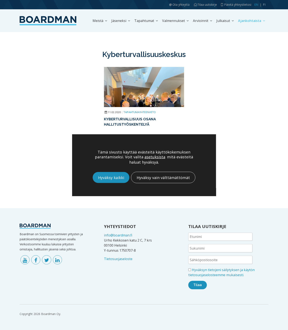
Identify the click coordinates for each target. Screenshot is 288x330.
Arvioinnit (200, 20)
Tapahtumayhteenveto (140, 112)
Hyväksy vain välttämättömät (163, 177)
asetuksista (154, 156)
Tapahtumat (144, 20)
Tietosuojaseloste (118, 259)
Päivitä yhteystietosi (237, 5)
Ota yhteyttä (181, 5)
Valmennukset (173, 20)
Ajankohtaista (249, 20)
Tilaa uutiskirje (207, 5)
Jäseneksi (118, 20)
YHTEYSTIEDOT (120, 226)
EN (256, 5)
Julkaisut (223, 20)
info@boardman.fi (118, 235)
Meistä (98, 20)
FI (264, 5)
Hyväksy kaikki (111, 177)
